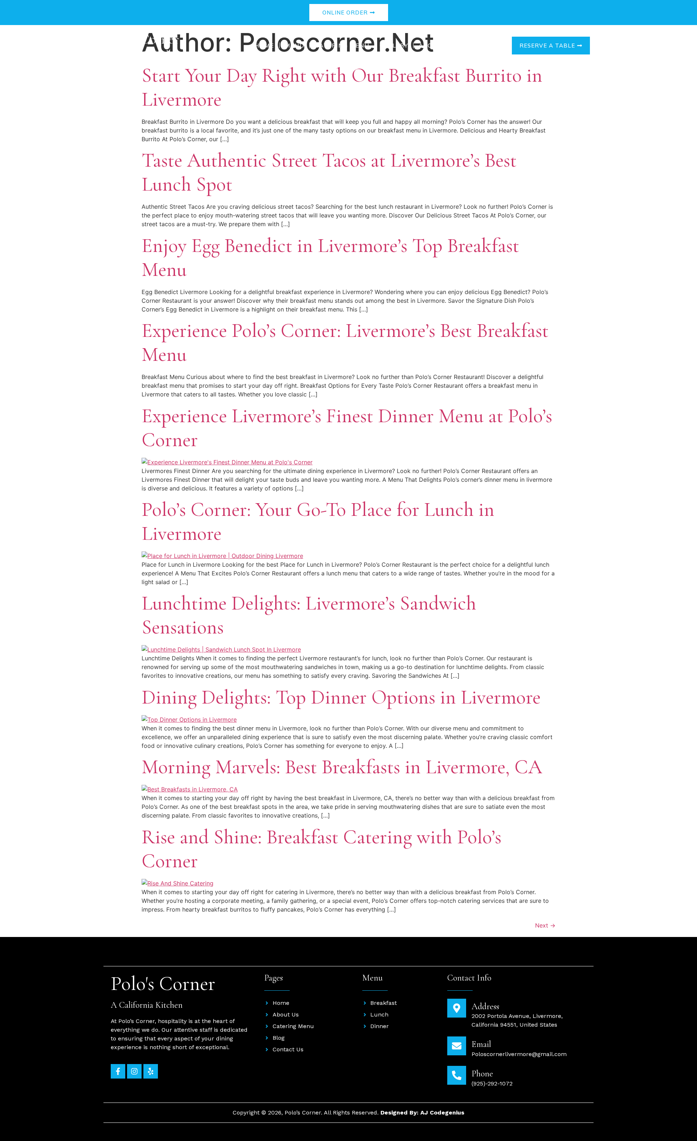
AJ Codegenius (442, 1112)
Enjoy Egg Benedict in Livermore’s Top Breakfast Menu (330, 257)
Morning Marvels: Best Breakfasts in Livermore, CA (342, 767)
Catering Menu (342, 45)
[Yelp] (150, 1071)
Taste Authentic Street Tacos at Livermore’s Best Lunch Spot (329, 172)
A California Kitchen (143, 54)
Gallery (394, 45)
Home (264, 45)
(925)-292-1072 (492, 1083)
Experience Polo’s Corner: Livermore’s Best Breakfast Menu (345, 342)
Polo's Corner (143, 39)
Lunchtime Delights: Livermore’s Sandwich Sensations (309, 615)
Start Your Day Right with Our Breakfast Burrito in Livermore (342, 87)
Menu (294, 45)
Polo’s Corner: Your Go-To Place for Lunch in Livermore (318, 521)
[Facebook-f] (118, 1071)
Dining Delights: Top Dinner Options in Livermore (341, 697)
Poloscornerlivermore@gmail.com (519, 1054)
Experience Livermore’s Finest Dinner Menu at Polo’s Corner (347, 428)
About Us (435, 45)
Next (545, 925)
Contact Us (483, 45)
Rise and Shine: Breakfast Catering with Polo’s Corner (321, 849)
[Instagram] (134, 1071)
